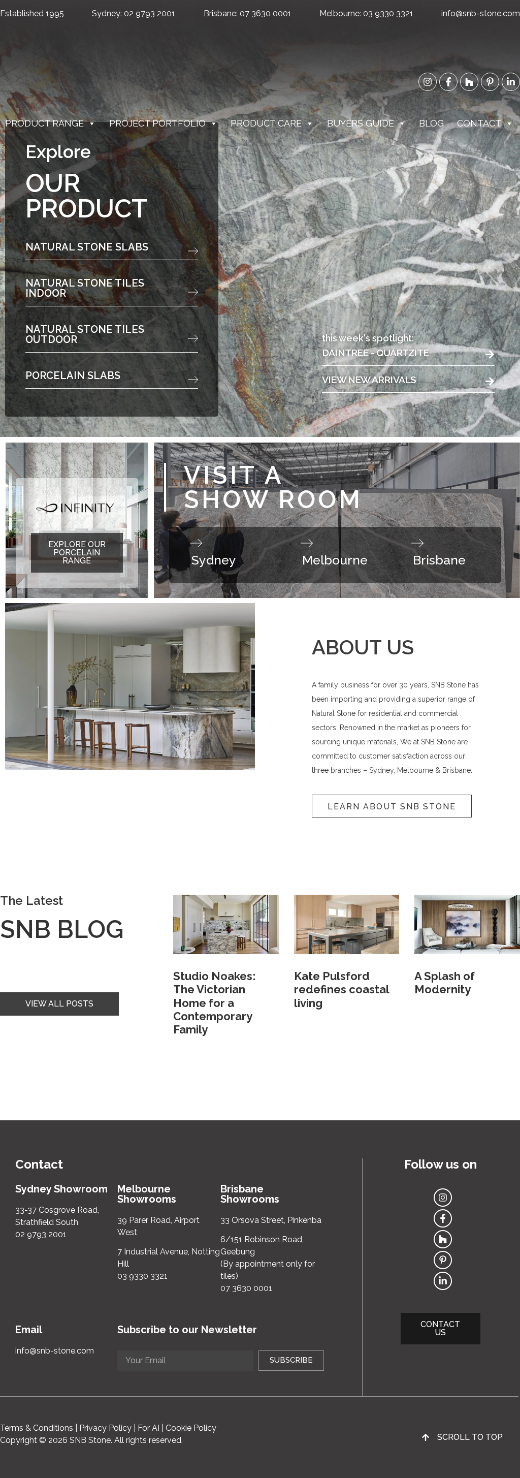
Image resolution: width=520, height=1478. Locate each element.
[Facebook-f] (448, 82)
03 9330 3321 (388, 13)
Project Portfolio (157, 123)
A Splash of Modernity (444, 982)
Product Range (44, 123)
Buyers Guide (360, 123)
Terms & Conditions (36, 1428)
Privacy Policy (105, 1428)
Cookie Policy (191, 1428)
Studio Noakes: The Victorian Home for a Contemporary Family (214, 1002)
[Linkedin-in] (511, 82)
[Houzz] (469, 82)
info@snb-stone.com (480, 13)
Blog (431, 123)
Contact (479, 123)
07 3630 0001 (265, 13)
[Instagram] (427, 82)
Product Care (266, 123)
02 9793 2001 (149, 13)
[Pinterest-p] (490, 82)
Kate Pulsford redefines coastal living (341, 989)
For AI (148, 1428)
